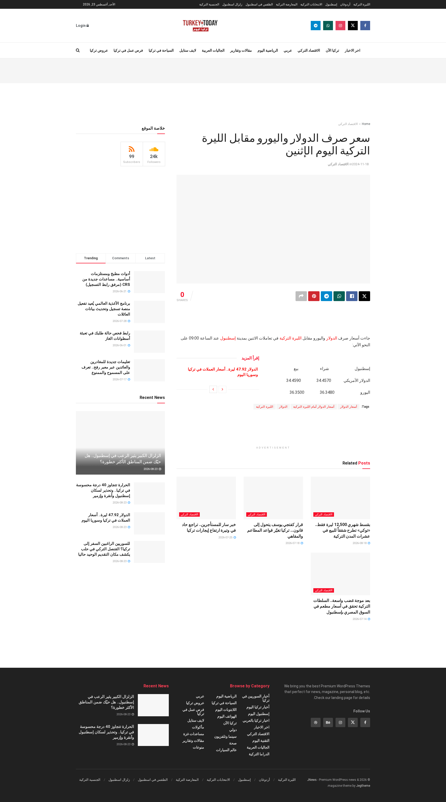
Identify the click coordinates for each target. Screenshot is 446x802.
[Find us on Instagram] (340, 25)
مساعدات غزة (193, 734)
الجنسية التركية (209, 4)
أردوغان (345, 4)
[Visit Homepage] (200, 25)
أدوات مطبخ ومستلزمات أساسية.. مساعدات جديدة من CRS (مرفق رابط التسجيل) (106, 279)
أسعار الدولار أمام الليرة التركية (313, 406)
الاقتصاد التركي (309, 50)
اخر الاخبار (352, 50)
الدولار (331, 338)
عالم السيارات (226, 750)
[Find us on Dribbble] (316, 722)
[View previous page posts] (222, 389)
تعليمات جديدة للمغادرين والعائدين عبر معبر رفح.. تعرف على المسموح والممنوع (106, 367)
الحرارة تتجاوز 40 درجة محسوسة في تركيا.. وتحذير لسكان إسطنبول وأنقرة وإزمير (103, 490)
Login (81, 25)
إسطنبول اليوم (258, 714)
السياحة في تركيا (161, 50)
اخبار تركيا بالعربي (256, 720)
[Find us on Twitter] (353, 25)
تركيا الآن (332, 50)
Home (366, 124)
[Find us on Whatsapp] (328, 25)
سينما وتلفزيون (225, 736)
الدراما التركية (259, 754)
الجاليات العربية (213, 50)
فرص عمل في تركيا (128, 50)
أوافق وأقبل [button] (138, 794)
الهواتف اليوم (227, 716)
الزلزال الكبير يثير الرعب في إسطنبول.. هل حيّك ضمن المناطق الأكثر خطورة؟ (106, 702)
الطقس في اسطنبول (259, 4)
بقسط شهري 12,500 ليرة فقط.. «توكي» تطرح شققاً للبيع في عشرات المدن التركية (342, 530)
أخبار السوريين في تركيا (255, 698)
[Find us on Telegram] (316, 25)
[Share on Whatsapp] (339, 296)
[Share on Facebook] (351, 296)
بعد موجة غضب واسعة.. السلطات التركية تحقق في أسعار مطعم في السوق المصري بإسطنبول (341, 606)
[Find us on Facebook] (365, 25)
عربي (288, 50)
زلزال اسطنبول (232, 4)
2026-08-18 (360, 543)
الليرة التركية (361, 4)
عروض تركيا (99, 50)
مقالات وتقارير (241, 50)
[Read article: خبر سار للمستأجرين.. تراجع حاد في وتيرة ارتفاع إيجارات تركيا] (206, 498)
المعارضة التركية (286, 4)
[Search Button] (78, 50)
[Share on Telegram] (326, 296)
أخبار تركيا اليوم (257, 707)
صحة (233, 743)
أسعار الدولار (348, 406)
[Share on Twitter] (364, 296)
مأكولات (198, 727)
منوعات (198, 747)
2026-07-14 (360, 619)
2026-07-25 (225, 537)
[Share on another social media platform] (301, 296)
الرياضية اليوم (268, 50)
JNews (312, 780)
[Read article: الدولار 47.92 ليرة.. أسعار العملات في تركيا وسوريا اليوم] (149, 523)
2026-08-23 (151, 469)
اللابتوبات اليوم (226, 709)
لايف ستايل (187, 50)
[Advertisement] (223, 70)
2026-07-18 (292, 543)
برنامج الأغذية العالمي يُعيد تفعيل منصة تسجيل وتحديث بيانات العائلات (104, 309)
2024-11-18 (360, 164)
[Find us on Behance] (328, 722)
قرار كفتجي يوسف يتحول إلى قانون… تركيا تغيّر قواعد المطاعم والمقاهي (275, 530)
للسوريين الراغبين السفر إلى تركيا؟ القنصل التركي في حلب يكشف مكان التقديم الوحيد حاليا (104, 549)
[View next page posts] (213, 389)
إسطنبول (331, 4)
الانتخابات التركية (311, 4)
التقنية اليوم (260, 740)
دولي (233, 730)
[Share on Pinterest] (314, 296)
